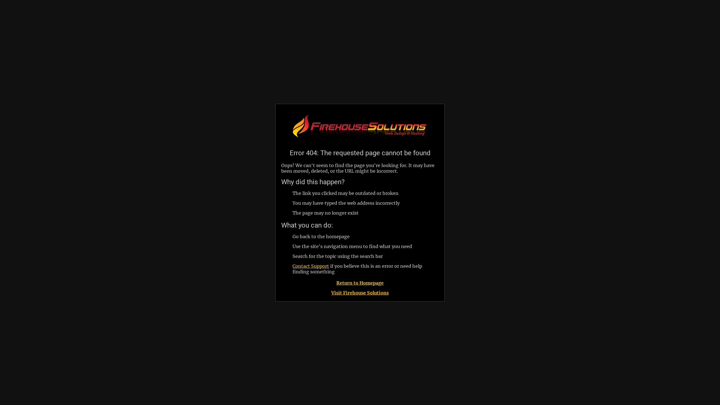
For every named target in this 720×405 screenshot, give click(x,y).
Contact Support (310, 266)
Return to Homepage (360, 283)
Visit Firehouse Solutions (360, 293)
